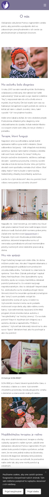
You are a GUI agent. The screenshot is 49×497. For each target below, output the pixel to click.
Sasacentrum (31, 233)
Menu (45, 5)
